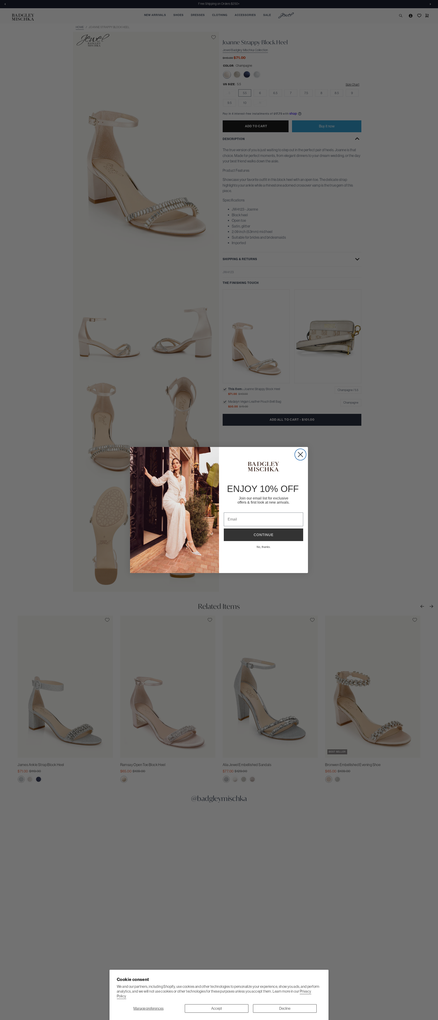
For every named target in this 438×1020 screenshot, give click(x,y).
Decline (284, 1008)
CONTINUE (264, 535)
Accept (216, 1008)
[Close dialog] (300, 454)
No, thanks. (264, 547)
